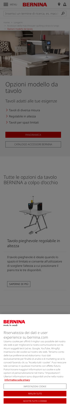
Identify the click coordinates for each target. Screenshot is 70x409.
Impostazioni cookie (35, 386)
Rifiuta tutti (35, 393)
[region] (35, 361)
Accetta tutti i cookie (35, 401)
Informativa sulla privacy (17, 379)
